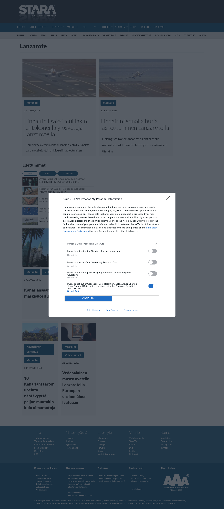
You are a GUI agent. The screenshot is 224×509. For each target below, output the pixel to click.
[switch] (152, 251)
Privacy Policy (130, 310)
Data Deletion (93, 310)
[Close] (169, 199)
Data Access (112, 310)
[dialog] (112, 254)
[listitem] (112, 243)
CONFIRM (88, 298)
